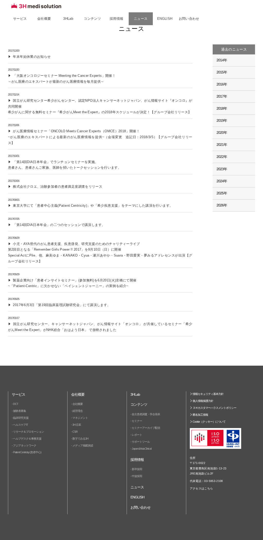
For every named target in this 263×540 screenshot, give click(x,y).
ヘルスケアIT (20, 424)
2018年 (222, 108)
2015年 (222, 72)
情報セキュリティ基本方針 (208, 393)
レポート (137, 434)
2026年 (222, 205)
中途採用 (137, 476)
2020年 (222, 132)
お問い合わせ (189, 19)
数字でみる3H (80, 438)
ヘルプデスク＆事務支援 (27, 438)
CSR (75, 431)
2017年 (222, 96)
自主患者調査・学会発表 (146, 414)
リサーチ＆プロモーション (28, 431)
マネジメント (80, 417)
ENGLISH (165, 19)
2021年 (222, 145)
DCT (15, 403)
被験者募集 (19, 410)
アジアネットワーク (24, 445)
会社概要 (77, 403)
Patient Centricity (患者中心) (27, 452)
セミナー (137, 420)
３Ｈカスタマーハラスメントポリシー (214, 407)
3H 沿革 (76, 424)
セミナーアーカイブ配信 (146, 427)
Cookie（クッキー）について (209, 421)
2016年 (222, 84)
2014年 (222, 60)
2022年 (222, 157)
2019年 (222, 120)
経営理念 (77, 410)
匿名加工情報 (200, 414)
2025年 (222, 193)
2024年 (222, 181)
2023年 (222, 169)
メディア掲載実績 (82, 445)
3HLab (68, 19)
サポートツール (141, 441)
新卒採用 (137, 469)
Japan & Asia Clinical (141, 448)
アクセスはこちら (201, 488)
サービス (20, 19)
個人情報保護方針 (203, 400)
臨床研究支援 (21, 417)
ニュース (141, 19)
